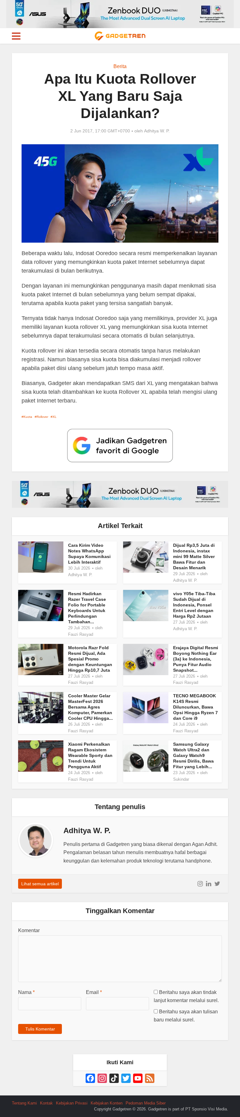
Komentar (29, 930)
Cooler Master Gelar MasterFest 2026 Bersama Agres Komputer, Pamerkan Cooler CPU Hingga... (90, 707)
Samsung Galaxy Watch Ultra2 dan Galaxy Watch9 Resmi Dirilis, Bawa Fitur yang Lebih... (193, 755)
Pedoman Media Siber (146, 1103)
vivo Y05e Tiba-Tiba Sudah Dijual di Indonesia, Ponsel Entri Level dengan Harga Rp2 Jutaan (194, 605)
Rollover (42, 416)
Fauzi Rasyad (80, 634)
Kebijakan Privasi (72, 1103)
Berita (120, 66)
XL (54, 416)
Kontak (46, 1103)
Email (94, 992)
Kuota (27, 416)
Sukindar (181, 779)
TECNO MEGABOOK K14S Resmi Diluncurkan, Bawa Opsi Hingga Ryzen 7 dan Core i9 (195, 707)
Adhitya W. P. (157, 130)
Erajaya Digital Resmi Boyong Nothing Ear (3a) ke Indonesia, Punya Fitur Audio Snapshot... (195, 659)
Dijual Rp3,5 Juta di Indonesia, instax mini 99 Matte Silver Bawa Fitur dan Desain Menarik (194, 556)
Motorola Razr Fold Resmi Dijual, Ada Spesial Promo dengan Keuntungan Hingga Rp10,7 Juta (90, 659)
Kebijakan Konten (106, 1103)
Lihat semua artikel (40, 883)
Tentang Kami (24, 1103)
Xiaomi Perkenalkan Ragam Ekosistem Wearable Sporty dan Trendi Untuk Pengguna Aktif (90, 755)
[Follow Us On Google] (120, 445)
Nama (26, 992)
